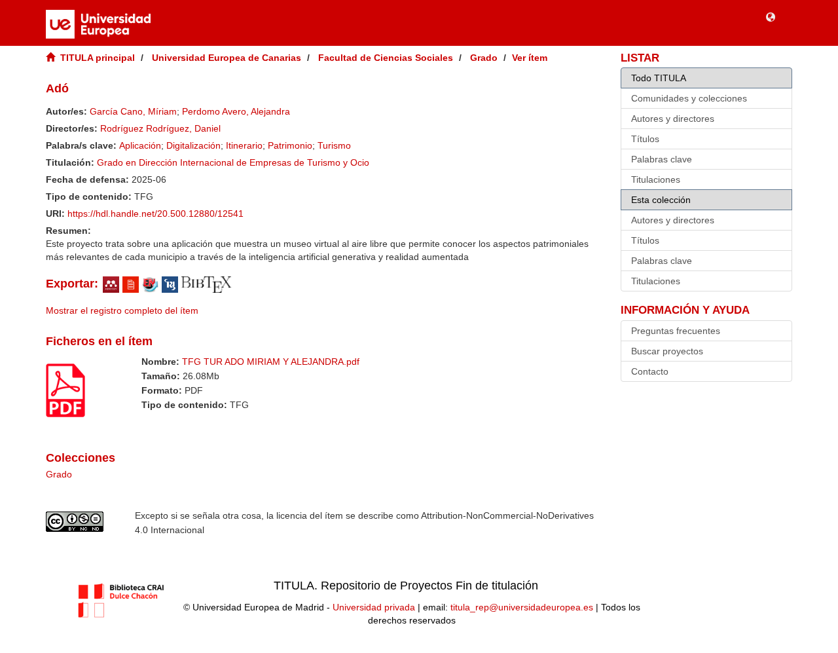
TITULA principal (97, 57)
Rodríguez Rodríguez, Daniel (160, 128)
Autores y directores (672, 118)
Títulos (645, 139)
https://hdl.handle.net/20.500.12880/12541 (155, 213)
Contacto (649, 371)
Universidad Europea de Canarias (226, 57)
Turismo (334, 145)
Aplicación (140, 145)
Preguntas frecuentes (675, 331)
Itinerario (244, 145)
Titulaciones (655, 179)
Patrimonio (290, 145)
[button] (770, 16)
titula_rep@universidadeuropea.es (521, 607)
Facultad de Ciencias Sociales (385, 57)
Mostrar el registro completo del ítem (122, 310)
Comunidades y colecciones (689, 98)
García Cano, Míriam (133, 111)
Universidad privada (374, 607)
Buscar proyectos (667, 351)
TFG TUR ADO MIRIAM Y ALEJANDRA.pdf (270, 361)
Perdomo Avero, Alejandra (236, 111)
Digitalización (193, 145)
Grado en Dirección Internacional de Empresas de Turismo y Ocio (233, 162)
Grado (484, 57)
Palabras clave (661, 159)
